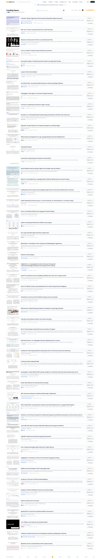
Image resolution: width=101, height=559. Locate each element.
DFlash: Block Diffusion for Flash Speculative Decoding (34, 382)
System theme (10, 556)
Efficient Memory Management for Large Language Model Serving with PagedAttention (43, 137)
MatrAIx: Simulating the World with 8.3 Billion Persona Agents (36, 222)
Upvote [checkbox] (90, 18)
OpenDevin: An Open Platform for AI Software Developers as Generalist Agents (40, 125)
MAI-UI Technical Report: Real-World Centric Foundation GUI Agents (38, 329)
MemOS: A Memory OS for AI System (30, 500)
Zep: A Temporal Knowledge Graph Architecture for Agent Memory (37, 447)
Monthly (79, 10)
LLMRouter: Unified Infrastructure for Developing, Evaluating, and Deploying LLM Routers (44, 533)
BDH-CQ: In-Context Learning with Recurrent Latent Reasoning (37, 29)
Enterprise (76, 1)
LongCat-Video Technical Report (29, 72)
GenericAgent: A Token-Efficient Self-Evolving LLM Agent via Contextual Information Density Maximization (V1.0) (49, 372)
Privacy (28, 556)
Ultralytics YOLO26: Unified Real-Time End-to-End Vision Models (37, 490)
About (36, 556)
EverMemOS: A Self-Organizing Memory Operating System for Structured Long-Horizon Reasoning (45, 350)
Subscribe (61, 4)
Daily (72, 10)
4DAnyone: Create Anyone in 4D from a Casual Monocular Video (37, 39)
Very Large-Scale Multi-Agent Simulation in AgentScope (35, 232)
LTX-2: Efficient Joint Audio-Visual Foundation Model (34, 522)
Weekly (75, 10)
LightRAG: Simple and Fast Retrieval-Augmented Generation (36, 436)
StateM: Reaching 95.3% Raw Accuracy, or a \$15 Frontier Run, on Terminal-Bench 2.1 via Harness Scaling (47, 200)
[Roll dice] (64, 10)
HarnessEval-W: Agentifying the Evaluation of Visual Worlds (36, 158)
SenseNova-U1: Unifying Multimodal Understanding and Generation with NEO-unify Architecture (45, 114)
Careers (44, 556)
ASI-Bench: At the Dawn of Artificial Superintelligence (34, 479)
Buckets (63, 1)
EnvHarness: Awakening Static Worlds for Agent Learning (35, 104)
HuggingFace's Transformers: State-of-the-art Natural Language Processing (40, 457)
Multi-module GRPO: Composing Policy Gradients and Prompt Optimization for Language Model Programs (47, 405)
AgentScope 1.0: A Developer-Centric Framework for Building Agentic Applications (41, 243)
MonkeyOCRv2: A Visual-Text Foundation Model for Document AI (37, 511)
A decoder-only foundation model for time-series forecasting (36, 319)
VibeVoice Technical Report (27, 254)
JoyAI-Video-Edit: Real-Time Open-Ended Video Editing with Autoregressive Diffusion (42, 425)
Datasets (51, 1)
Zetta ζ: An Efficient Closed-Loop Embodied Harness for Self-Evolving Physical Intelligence (44, 286)
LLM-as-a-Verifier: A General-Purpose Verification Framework (36, 50)
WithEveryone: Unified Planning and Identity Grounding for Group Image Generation (42, 308)
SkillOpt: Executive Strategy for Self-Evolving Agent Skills (35, 468)
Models (44, 1)
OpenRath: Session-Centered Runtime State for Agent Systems (37, 543)
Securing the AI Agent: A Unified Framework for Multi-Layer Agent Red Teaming (41, 61)
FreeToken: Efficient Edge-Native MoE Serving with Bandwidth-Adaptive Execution (41, 18)
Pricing (80, 1)
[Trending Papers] (82, 10)
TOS (20, 556)
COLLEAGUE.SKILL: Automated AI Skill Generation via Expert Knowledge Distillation (42, 83)
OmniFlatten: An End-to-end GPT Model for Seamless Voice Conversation (39, 297)
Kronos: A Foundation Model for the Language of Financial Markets (38, 211)
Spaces (56, 1)
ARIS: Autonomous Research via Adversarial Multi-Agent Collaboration (38, 393)
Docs (70, 1)
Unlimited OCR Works (26, 147)
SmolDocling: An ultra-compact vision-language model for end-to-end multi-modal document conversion (47, 190)
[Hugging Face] (52, 557)
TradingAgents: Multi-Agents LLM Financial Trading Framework (37, 93)
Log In (88, 1)
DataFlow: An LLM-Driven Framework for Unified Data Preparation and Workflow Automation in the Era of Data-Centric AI (51, 415)
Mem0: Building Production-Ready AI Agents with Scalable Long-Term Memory (40, 168)
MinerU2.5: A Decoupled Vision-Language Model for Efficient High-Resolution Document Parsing (45, 179)
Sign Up (92, 1)
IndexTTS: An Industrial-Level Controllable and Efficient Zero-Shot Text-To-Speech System (43, 275)
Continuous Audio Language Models (30, 361)
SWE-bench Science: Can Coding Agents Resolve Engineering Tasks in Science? (40, 340)
